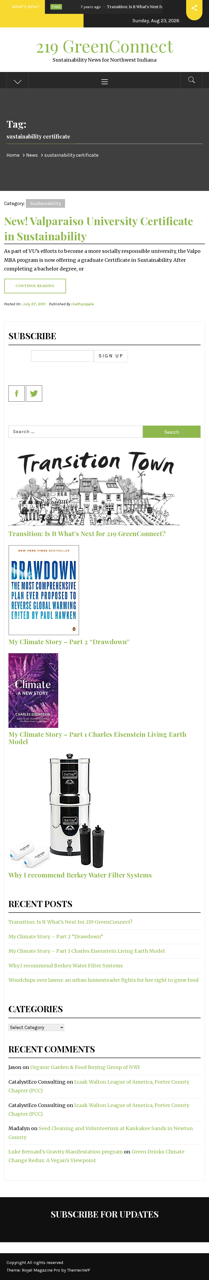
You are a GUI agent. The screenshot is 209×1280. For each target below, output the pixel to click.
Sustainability (45, 203)
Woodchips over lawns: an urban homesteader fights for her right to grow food (103, 980)
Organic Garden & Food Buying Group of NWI (85, 1067)
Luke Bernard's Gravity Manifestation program (65, 1152)
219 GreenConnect (104, 45)
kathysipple (83, 304)
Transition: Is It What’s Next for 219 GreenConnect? (130, 6)
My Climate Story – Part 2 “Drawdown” (69, 641)
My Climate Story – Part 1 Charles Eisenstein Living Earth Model (97, 738)
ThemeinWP (78, 1270)
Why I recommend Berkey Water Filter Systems (80, 874)
